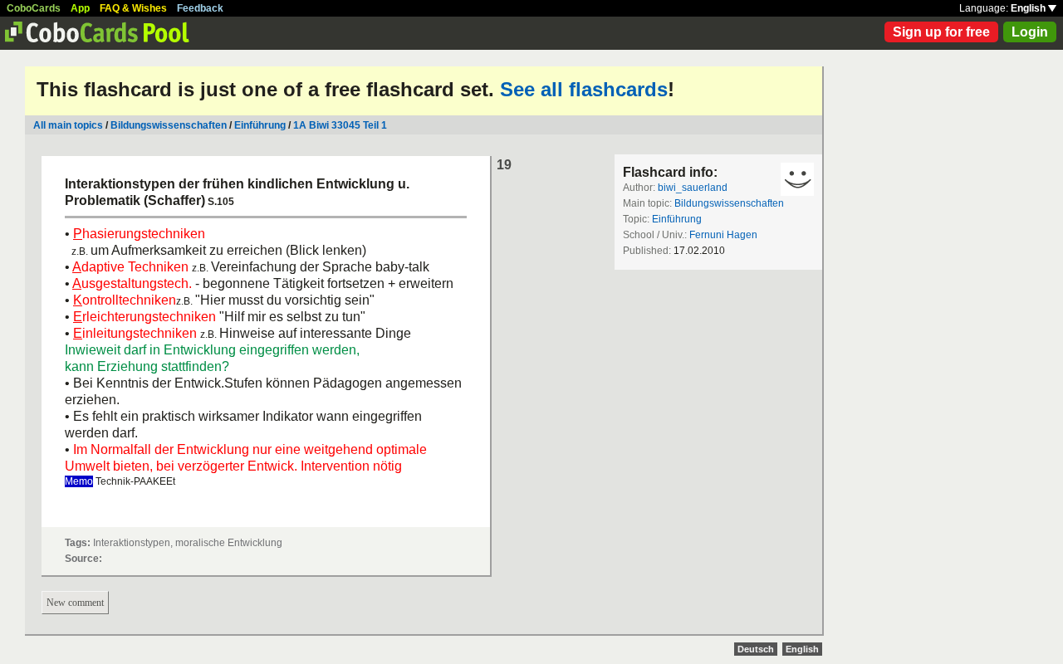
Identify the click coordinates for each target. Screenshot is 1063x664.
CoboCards (34, 8)
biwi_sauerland (692, 187)
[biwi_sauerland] (797, 179)
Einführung (260, 125)
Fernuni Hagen (723, 235)
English (1029, 8)
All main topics (68, 125)
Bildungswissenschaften (168, 125)
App (80, 8)
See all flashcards (584, 89)
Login (1030, 32)
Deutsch (755, 649)
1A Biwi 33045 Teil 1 (340, 125)
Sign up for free (941, 32)
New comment (75, 602)
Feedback (200, 8)
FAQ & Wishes (133, 8)
